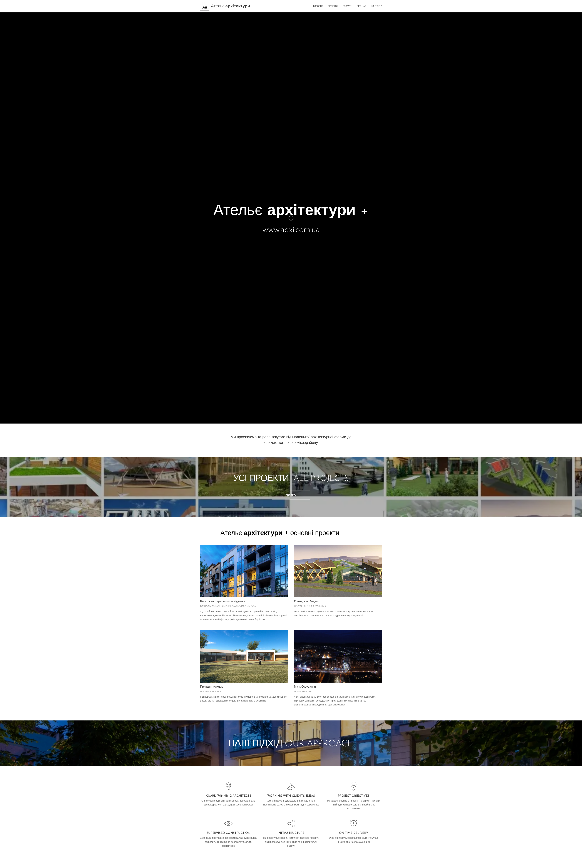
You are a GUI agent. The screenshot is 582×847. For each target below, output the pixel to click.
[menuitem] (319, 6)
